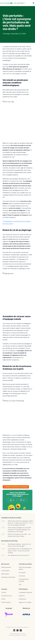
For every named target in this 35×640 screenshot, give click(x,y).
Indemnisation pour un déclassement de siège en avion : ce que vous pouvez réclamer (20, 551)
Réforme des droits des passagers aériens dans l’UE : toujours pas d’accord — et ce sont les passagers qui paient (20, 523)
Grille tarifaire (5, 574)
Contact (3, 592)
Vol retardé (22, 572)
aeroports (22, 596)
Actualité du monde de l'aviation (11, 518)
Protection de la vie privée (17, 633)
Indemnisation (5, 570)
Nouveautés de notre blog (9, 541)
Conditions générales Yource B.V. (18, 635)
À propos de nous (6, 596)
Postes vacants (6, 602)
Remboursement (6, 567)
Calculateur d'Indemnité (8, 577)
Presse (3, 599)
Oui (13, 500)
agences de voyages (25, 602)
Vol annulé (22, 576)
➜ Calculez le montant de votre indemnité (16, 486)
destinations (22, 599)
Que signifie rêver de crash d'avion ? (18, 555)
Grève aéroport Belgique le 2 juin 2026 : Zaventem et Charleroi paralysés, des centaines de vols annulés (19, 529)
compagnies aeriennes (25, 592)
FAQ (20, 584)
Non (24, 500)
